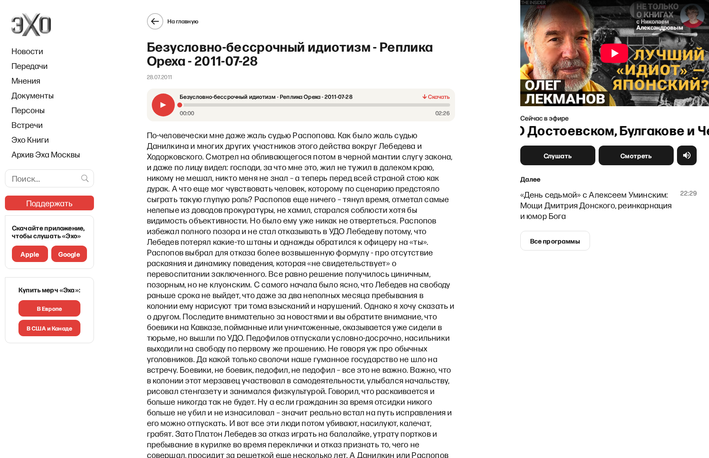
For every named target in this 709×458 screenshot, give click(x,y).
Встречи (27, 124)
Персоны (28, 110)
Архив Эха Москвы (45, 154)
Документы (32, 95)
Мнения (25, 80)
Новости (27, 51)
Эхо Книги (30, 139)
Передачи (29, 65)
